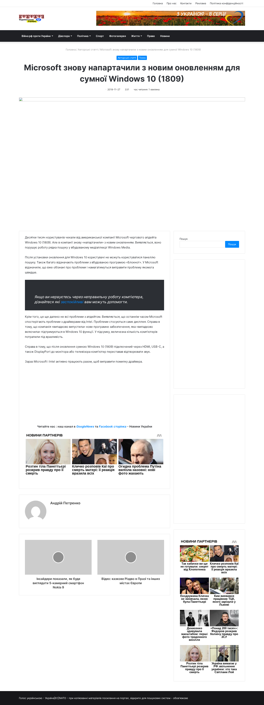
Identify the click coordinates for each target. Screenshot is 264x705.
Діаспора (64, 36)
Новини (165, 36)
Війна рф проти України (36, 36)
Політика (82, 36)
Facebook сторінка (112, 426)
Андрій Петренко (65, 503)
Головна (158, 3)
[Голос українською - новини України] (31, 18)
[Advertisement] (94, 397)
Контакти (186, 3)
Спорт (100, 36)
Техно (142, 57)
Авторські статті (88, 49)
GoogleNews (85, 426)
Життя (135, 36)
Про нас (171, 3)
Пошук (184, 238)
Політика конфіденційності (226, 3)
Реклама (200, 3)
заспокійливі (72, 302)
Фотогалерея (117, 36)
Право (151, 36)
